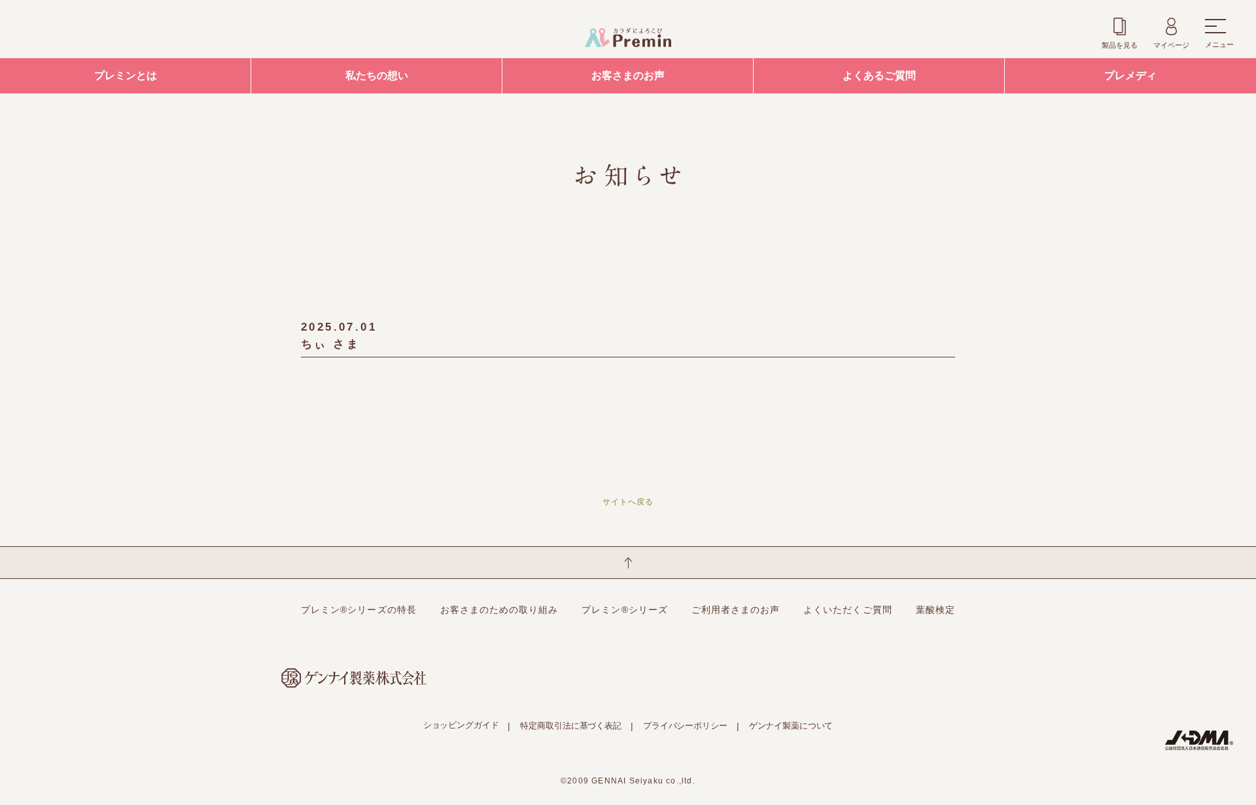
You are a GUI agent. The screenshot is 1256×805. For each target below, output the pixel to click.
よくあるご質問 (879, 75)
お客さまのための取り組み (499, 609)
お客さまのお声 (628, 75)
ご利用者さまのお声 (735, 609)
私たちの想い (376, 75)
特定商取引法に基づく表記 (570, 726)
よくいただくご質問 (847, 609)
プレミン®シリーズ (624, 609)
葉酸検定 (935, 609)
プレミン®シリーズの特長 (359, 609)
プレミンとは (125, 75)
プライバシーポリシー (685, 726)
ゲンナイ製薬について (791, 726)
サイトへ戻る (628, 501)
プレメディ (1130, 75)
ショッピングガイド (461, 725)
